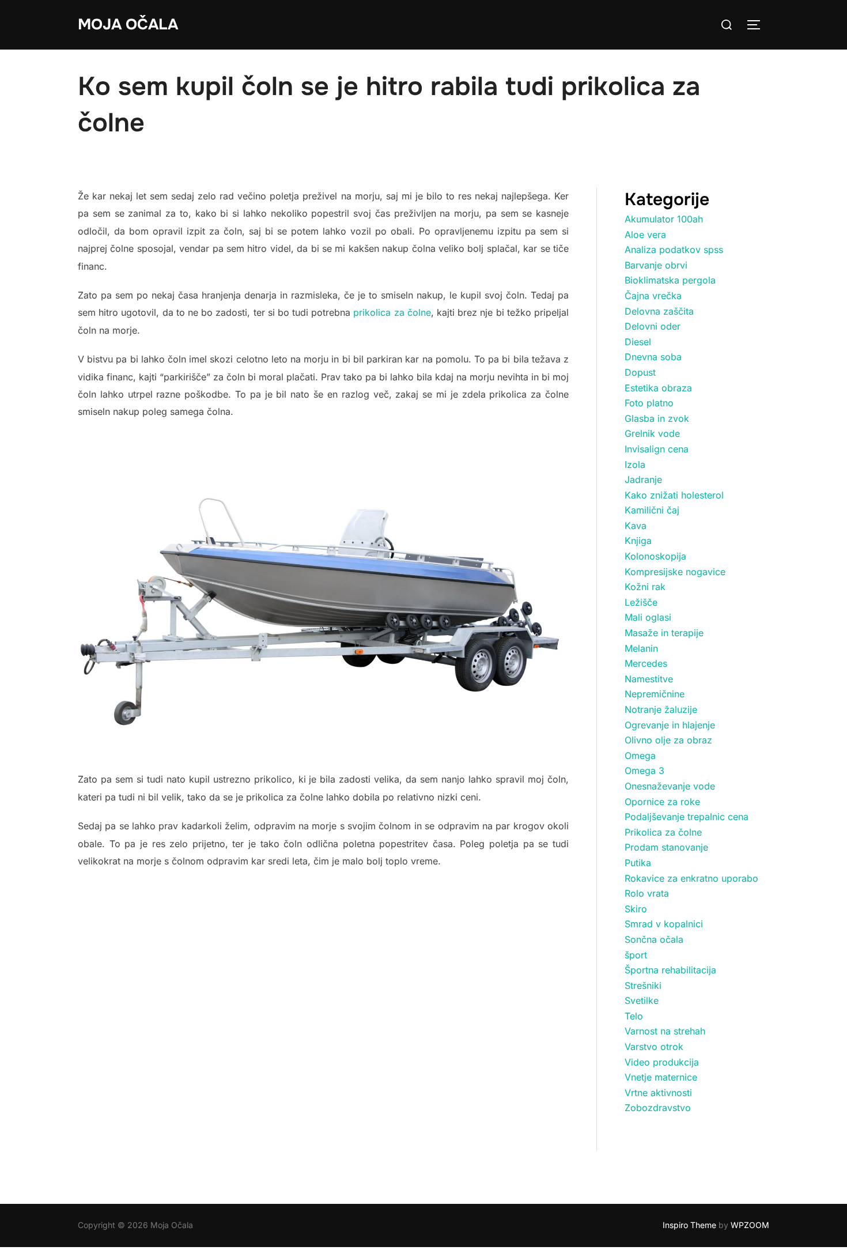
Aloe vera (645, 234)
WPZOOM (750, 1225)
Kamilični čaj (652, 510)
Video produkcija (662, 1062)
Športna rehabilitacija (670, 970)
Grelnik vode (652, 433)
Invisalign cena (657, 449)
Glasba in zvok (657, 418)
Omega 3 (644, 770)
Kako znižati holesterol (674, 495)
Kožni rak (645, 586)
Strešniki (643, 985)
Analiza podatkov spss (674, 249)
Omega (640, 755)
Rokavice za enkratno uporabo (691, 878)
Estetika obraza (658, 388)
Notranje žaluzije (661, 709)
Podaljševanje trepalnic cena (686, 816)
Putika (638, 862)
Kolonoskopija (655, 556)
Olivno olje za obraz (668, 740)
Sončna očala (654, 939)
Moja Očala (128, 24)
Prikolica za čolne (663, 832)
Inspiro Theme (689, 1225)
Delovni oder (652, 326)
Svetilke (642, 1000)
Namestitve (649, 679)
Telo (634, 1016)
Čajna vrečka (653, 295)
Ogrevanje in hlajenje (670, 725)
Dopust (640, 372)
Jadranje (643, 479)
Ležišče (641, 602)
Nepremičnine (655, 694)
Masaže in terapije (664, 633)
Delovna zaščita (659, 311)
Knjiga (638, 540)
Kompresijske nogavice (675, 571)
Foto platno (649, 403)
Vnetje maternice (661, 1077)
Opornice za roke (662, 801)
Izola (635, 464)
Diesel (638, 342)
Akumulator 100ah (664, 219)
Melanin (641, 648)
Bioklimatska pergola (670, 280)
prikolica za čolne (391, 312)
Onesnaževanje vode (670, 786)
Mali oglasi (648, 617)
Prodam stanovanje (666, 847)
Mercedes (646, 663)
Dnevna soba (653, 356)
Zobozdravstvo (658, 1107)
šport (636, 955)
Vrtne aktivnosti (658, 1092)
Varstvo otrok (654, 1046)
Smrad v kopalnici (664, 924)
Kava (635, 525)
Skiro (636, 909)
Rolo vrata (647, 893)
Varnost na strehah (665, 1031)
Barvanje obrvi (656, 265)
